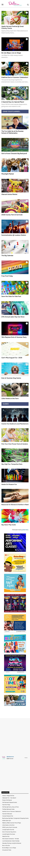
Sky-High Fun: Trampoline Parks (11, 464)
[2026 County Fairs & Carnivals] (15, 206)
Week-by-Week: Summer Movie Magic (11, 822)
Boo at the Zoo (6, 845)
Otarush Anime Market (9, 194)
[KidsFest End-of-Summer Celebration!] (15, 68)
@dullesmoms (10, 756)
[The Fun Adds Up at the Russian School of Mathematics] (15, 122)
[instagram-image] (5, 765)
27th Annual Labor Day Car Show (12, 317)
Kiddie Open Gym (6, 820)
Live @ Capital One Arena (8, 834)
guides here (24, 530)
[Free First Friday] (15, 267)
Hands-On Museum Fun (9, 484)
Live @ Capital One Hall (8, 829)
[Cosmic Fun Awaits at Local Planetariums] (15, 415)
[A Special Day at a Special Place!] (15, 93)
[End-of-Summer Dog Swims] (15, 369)
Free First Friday (7, 276)
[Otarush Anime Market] (15, 185)
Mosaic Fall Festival (7, 800)
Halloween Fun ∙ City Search (9, 798)
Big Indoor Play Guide (8, 525)
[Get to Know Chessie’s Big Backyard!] (15, 145)
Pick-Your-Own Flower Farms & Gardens (14, 444)
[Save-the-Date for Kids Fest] (15, 287)
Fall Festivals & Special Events (9, 802)
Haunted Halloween (7, 813)
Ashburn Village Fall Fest (8, 795)
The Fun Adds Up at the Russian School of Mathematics (12, 132)
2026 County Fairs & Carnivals (11, 215)
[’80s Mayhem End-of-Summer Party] (15, 328)
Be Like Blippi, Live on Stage (11, 53)
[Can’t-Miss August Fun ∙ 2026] (15, 349)
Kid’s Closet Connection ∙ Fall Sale (10, 838)
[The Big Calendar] (15, 247)
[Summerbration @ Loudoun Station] (15, 226)
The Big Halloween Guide (8, 809)
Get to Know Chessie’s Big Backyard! (14, 153)
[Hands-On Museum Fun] (15, 475)
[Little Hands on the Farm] (15, 390)
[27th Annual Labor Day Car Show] (15, 308)
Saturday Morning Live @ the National (11, 843)
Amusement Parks (6, 850)
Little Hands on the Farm (10, 398)
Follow (26, 757)
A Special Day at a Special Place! (12, 102)
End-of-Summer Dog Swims (11, 378)
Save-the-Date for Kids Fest (11, 296)
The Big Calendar (7, 255)
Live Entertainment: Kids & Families (10, 841)
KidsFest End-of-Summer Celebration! (14, 77)
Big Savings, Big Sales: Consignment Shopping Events (15, 818)
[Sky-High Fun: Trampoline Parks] (15, 455)
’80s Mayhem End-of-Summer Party (14, 337)
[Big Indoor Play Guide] (15, 516)
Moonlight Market (7, 174)
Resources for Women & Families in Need (15, 504)
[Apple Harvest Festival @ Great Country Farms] (15, 17)
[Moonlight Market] (15, 165)
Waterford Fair (5, 836)
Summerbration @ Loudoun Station (13, 235)
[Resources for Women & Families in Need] (15, 496)
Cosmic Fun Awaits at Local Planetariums (14, 424)
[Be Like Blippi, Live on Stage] (15, 44)
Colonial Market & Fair (7, 816)
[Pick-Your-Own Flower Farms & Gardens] (15, 435)
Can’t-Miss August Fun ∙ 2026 (11, 358)
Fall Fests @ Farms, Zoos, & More (10, 807)
